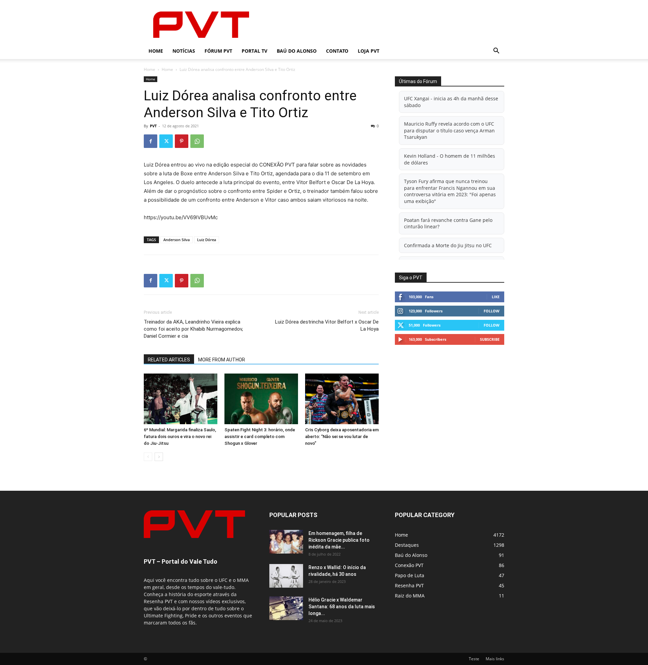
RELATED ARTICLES (169, 359)
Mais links (495, 659)
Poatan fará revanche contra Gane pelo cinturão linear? (448, 223)
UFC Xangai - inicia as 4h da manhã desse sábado (451, 101)
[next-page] (159, 457)
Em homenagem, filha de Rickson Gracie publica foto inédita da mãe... (339, 540)
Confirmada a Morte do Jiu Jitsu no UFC (448, 245)
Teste (474, 659)
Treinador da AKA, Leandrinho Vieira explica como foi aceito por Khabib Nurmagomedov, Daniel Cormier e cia (193, 329)
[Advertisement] (381, 24)
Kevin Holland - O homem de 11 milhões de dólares (449, 159)
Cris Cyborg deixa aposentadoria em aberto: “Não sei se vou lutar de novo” (342, 436)
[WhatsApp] (197, 141)
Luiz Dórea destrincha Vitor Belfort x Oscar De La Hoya (327, 325)
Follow (492, 310)
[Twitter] (166, 141)
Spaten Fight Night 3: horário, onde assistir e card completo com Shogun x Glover (259, 436)
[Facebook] (150, 141)
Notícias (183, 51)
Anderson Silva (176, 239)
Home (155, 51)
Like (496, 296)
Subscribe (490, 339)
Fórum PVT (218, 51)
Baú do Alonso (297, 51)
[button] (496, 51)
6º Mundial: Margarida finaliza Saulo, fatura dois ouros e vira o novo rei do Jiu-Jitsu (180, 436)
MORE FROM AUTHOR (221, 359)
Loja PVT (368, 51)
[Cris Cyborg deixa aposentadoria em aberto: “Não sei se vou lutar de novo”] (342, 399)
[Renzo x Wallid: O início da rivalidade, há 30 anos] (286, 576)
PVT (153, 125)
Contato (337, 51)
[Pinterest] (181, 141)
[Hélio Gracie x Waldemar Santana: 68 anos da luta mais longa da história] (286, 608)
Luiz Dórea (206, 239)
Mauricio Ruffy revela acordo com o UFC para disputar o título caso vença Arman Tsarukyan (449, 130)
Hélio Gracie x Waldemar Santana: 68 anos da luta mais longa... (341, 606)
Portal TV (254, 51)
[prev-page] (148, 457)
